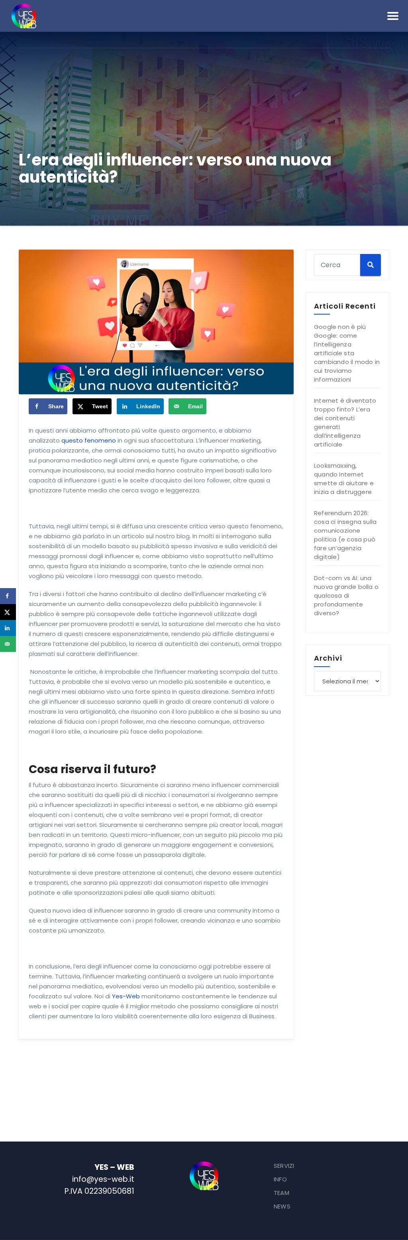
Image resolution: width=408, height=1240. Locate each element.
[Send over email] (8, 644)
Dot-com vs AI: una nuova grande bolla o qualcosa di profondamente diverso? (346, 595)
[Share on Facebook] (8, 596)
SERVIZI (284, 1165)
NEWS (282, 1206)
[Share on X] (8, 612)
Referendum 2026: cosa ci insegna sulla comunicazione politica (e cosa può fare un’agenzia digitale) (345, 535)
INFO (280, 1179)
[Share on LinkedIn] (8, 628)
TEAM (281, 1193)
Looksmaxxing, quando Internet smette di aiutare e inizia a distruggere (344, 478)
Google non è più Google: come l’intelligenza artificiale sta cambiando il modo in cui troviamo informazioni (347, 353)
